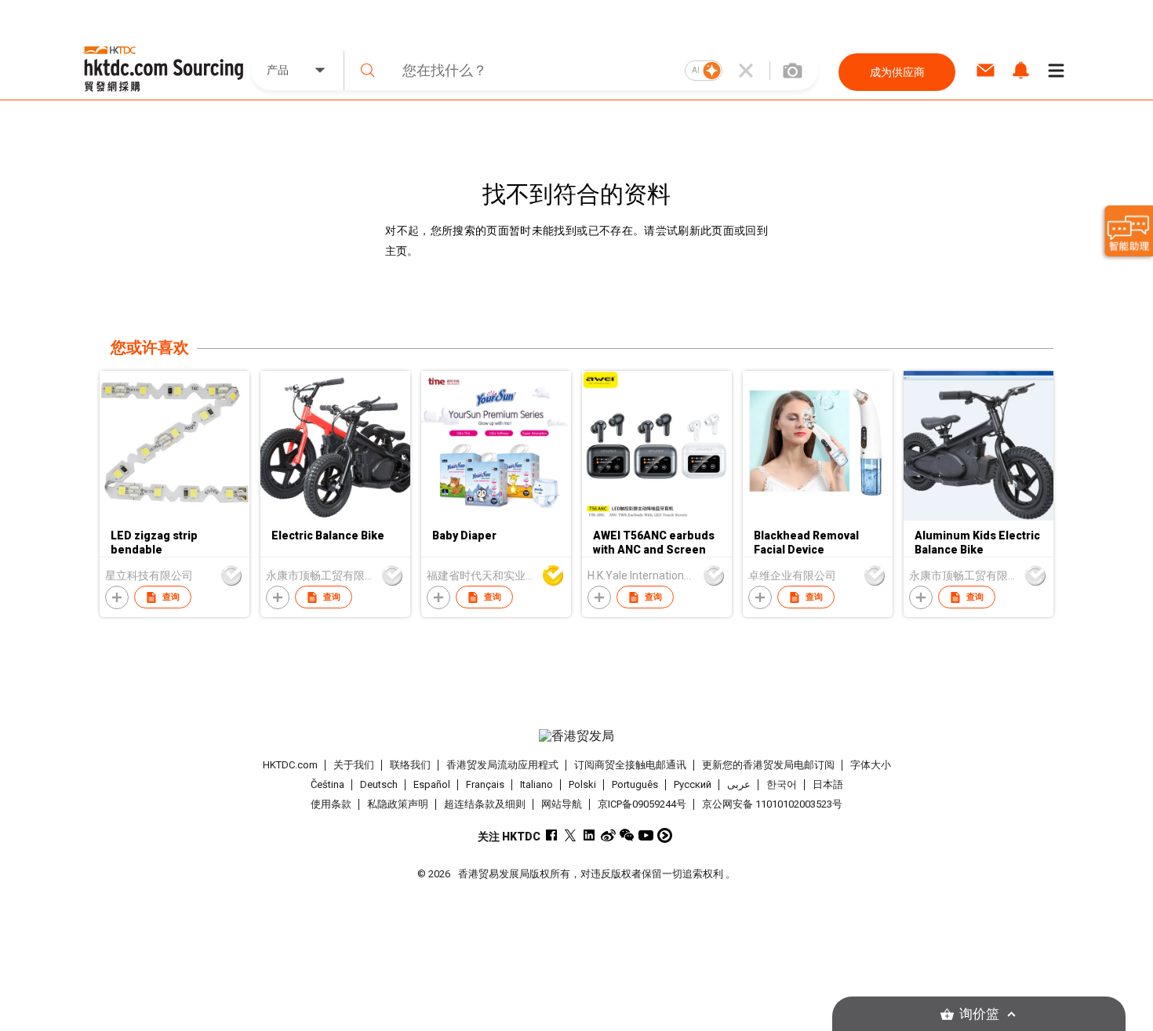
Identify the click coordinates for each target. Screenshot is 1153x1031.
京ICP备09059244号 (642, 804)
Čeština (327, 784)
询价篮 (979, 1014)
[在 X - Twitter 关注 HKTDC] (570, 835)
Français (485, 784)
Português (635, 784)
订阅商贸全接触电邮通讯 (630, 765)
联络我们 (410, 765)
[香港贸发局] (576, 736)
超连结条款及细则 (485, 804)
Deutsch (379, 784)
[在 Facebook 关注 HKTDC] (551, 835)
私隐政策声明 (397, 804)
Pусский (692, 784)
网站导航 (561, 804)
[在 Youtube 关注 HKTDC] (645, 835)
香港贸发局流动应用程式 (502, 765)
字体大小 (870, 765)
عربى (739, 784)
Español (431, 784)
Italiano (536, 784)
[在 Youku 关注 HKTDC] (664, 835)
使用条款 (331, 804)
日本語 (828, 784)
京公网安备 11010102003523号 (772, 804)
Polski (582, 784)
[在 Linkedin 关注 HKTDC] (589, 835)
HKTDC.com (290, 765)
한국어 (781, 784)
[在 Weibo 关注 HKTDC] (608, 835)
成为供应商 (897, 72)
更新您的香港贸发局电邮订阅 (768, 765)
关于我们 (353, 765)
